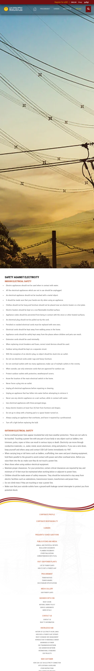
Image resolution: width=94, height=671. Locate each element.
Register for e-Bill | (62, 2)
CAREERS (56, 9)
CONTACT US (67, 9)
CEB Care (79, 9)
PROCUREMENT (45, 9)
